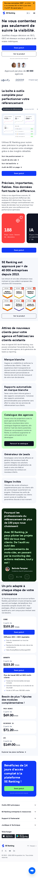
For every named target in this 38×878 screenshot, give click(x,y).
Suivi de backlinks (9, 163)
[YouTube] (10, 851)
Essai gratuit (19, 48)
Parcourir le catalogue (19, 443)
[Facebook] (2, 851)
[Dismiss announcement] (34, 3)
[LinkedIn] (14, 851)
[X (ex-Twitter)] (5, 851)
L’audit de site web (9, 160)
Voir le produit (19, 54)
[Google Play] (22, 836)
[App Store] (8, 836)
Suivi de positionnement (11, 156)
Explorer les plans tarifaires (13, 752)
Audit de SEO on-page (11, 167)
